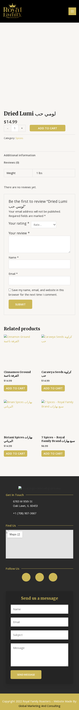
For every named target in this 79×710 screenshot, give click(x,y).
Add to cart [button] (15, 388)
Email (13, 274)
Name (14, 257)
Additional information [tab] (19, 155)
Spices (19, 138)
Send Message (26, 674)
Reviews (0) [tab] (11, 162)
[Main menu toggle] (72, 11)
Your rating (19, 223)
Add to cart (47, 128)
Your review (19, 233)
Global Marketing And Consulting (39, 706)
